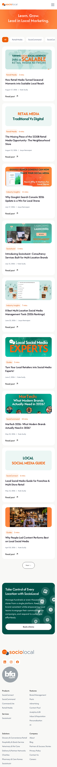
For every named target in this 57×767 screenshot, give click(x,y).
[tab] (5, 39)
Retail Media (7, 707)
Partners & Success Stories (40, 746)
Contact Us (34, 754)
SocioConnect (8, 695)
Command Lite (8, 703)
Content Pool (35, 707)
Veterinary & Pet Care (11, 746)
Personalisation (36, 720)
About (32, 737)
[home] (9, 4)
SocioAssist (6, 718)
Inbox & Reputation (38, 716)
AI (30, 724)
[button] (52, 5)
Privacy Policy (35, 750)
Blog (31, 742)
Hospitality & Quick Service (13, 742)
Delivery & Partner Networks (14, 750)
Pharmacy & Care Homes (12, 759)
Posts (32, 699)
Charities (6, 754)
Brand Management (38, 695)
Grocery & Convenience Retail (14, 737)
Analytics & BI (35, 712)
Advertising (34, 703)
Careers (33, 759)
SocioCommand (8, 699)
